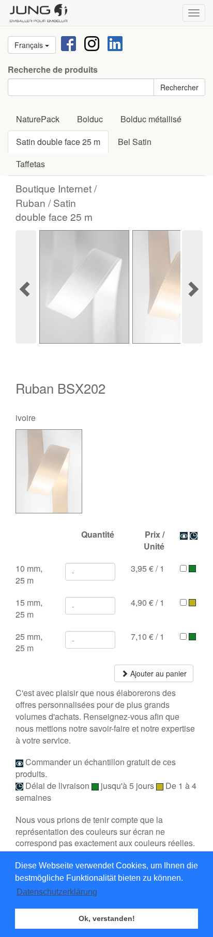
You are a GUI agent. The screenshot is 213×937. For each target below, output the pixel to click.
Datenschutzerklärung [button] (57, 891)
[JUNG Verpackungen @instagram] (91, 43)
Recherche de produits (53, 69)
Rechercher (179, 87)
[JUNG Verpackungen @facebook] (68, 43)
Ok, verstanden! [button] (107, 918)
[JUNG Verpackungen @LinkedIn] (115, 43)
